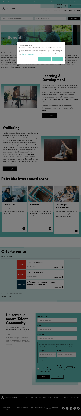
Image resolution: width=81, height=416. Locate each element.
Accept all (58, 58)
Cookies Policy (24, 54)
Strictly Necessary (44, 58)
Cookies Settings (25, 58)
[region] (41, 53)
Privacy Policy (31, 54)
